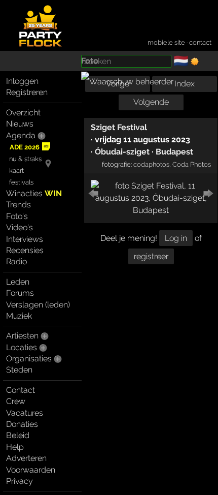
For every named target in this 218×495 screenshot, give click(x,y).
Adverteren (26, 458)
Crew (15, 401)
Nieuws (19, 124)
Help (15, 447)
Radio (16, 261)
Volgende (151, 102)
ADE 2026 (25, 147)
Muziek (19, 316)
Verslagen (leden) (38, 305)
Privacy (19, 481)
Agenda (20, 135)
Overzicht (23, 112)
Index (184, 83)
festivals (21, 182)
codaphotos (151, 164)
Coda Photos (191, 164)
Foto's (17, 216)
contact (200, 42)
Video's (19, 227)
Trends (18, 204)
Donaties (22, 424)
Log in (176, 238)
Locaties (21, 347)
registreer (151, 256)
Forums (20, 293)
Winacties (34, 193)
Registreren (27, 92)
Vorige (117, 83)
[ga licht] (195, 61)
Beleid (17, 435)
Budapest (174, 152)
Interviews (24, 239)
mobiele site (166, 42)
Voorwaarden (30, 470)
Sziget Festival (119, 127)
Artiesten (22, 336)
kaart (16, 170)
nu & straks (25, 159)
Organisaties (29, 358)
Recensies (25, 250)
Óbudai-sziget (122, 152)
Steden (19, 370)
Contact (20, 390)
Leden (17, 282)
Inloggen (22, 81)
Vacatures (24, 413)
